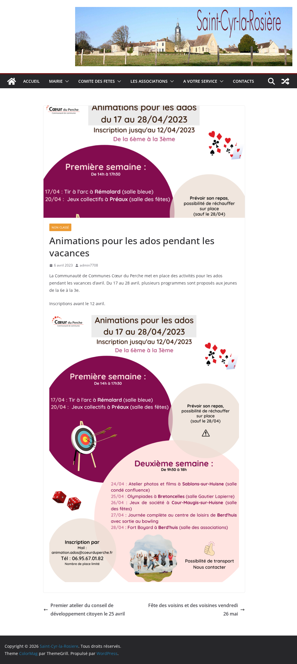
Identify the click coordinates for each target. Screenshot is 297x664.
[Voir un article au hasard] (285, 81)
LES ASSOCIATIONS (149, 81)
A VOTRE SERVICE (200, 81)
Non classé (60, 227)
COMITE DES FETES (96, 81)
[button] (66, 81)
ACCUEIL (31, 81)
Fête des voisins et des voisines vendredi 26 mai (193, 609)
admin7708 (89, 265)
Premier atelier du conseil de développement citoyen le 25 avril (87, 609)
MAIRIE (56, 81)
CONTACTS (243, 81)
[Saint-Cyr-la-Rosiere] (12, 81)
